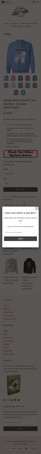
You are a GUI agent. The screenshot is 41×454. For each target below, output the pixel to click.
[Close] (37, 208)
